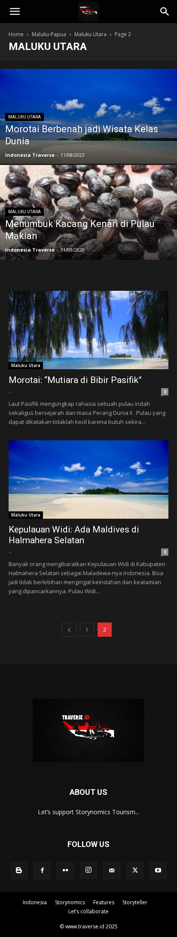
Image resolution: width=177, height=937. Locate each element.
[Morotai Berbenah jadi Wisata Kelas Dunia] (88, 140)
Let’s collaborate (88, 911)
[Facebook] (42, 870)
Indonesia (35, 902)
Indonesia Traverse (30, 155)
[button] (14, 11)
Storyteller (134, 902)
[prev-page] (69, 630)
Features (103, 902)
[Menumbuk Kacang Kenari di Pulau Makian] (88, 241)
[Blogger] (18, 870)
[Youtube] (158, 870)
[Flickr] (65, 870)
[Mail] (111, 870)
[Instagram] (88, 870)
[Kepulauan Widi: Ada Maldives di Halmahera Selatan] (88, 479)
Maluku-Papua (49, 34)
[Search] (165, 11)
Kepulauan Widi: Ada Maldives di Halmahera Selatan (74, 534)
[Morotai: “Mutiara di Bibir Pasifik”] (88, 330)
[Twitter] (134, 870)
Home (16, 34)
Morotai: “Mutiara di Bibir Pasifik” (75, 380)
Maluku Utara (90, 34)
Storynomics (70, 902)
